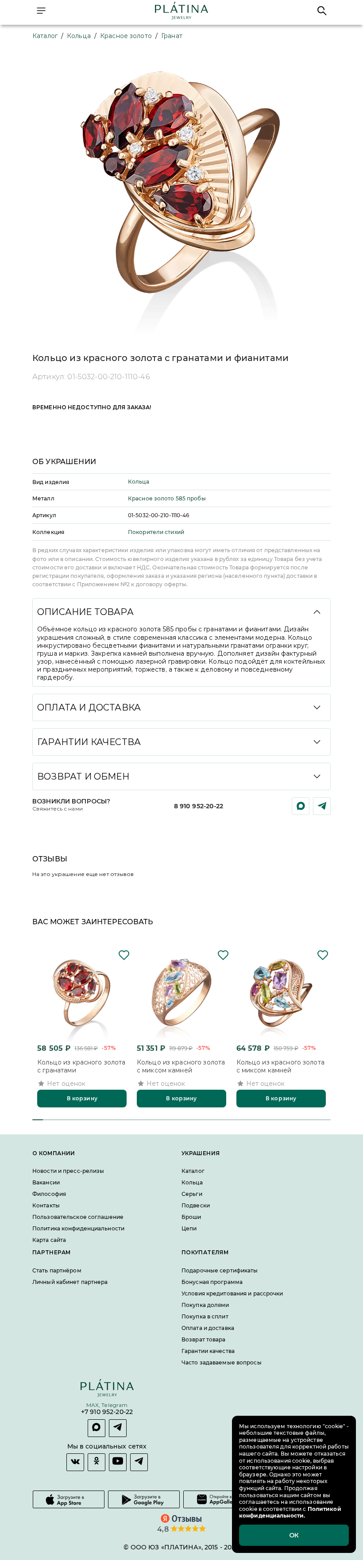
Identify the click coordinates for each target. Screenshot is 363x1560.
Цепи (189, 1228)
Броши (191, 1217)
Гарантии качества (208, 1351)
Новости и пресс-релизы (68, 1171)
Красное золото (126, 36)
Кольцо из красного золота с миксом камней (181, 1066)
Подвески (196, 1205)
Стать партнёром (56, 1270)
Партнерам (51, 1252)
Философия (49, 1194)
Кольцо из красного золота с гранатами (81, 1066)
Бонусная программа (212, 1282)
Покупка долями (205, 1305)
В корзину (82, 1098)
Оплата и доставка (208, 1328)
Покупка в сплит (205, 1316)
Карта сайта (49, 1240)
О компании (53, 1153)
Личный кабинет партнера (70, 1282)
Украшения (201, 1153)
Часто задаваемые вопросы (222, 1362)
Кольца (79, 36)
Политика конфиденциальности (78, 1228)
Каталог (45, 36)
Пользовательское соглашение (78, 1217)
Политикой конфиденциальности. (290, 1512)
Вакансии (46, 1182)
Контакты (46, 1205)
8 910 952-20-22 (199, 806)
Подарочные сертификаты (220, 1270)
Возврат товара (204, 1339)
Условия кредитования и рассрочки (232, 1293)
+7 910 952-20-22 (107, 1412)
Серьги (192, 1194)
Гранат (171, 36)
